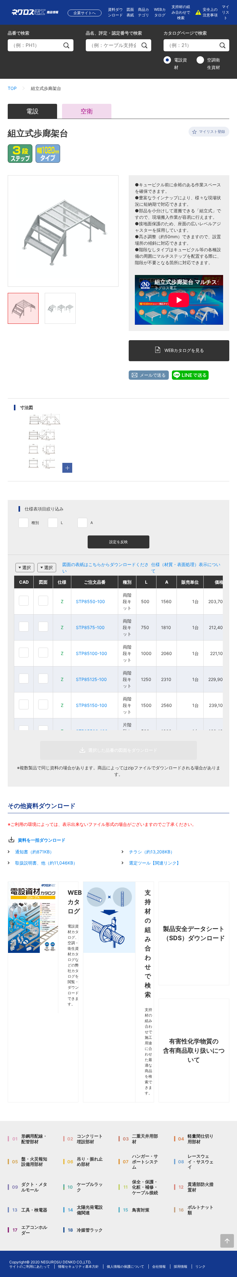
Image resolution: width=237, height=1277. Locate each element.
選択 (26, 567)
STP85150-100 (91, 705)
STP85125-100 (91, 679)
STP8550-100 (90, 601)
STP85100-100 (91, 653)
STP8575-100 (90, 627)
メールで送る (153, 375)
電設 (32, 111)
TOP (12, 88)
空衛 (87, 111)
